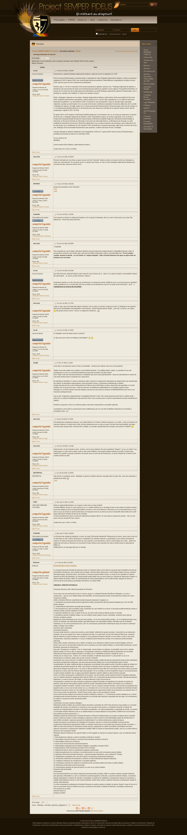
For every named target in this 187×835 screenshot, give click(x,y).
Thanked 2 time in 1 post (40, 382)
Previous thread (122, 51)
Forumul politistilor (147, 117)
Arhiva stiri (148, 57)
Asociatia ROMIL (147, 88)
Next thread (131, 51)
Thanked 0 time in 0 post (40, 176)
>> (47, 58)
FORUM (71, 20)
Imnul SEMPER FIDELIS (147, 52)
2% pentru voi (149, 71)
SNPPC (147, 108)
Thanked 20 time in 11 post (40, 207)
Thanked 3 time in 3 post (40, 526)
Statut (92, 20)
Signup (124, 34)
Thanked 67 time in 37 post (40, 96)
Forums (55, 51)
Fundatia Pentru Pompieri (147, 97)
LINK (55, 189)
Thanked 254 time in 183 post (41, 236)
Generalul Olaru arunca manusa (65, 566)
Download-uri (116, 20)
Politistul (147, 105)
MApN (78, 51)
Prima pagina (59, 20)
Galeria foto (102, 20)
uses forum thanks (96, 811)
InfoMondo (148, 92)
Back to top (35, 152)
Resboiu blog (149, 84)
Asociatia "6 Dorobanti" (148, 128)
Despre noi (82, 20)
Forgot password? (115, 34)
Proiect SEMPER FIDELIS (41, 51)
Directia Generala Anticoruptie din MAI (148, 77)
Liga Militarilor (149, 102)
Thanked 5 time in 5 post (40, 494)
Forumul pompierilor (148, 122)
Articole (147, 68)
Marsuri (147, 65)
